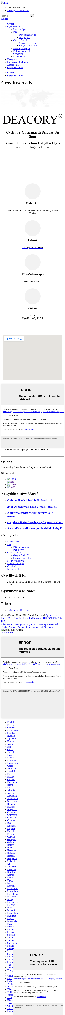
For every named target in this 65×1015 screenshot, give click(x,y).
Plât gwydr (24, 37)
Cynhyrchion (13, 26)
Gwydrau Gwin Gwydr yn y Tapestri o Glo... (35, 522)
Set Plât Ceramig (48, 627)
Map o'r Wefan (15, 618)
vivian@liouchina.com (18, 610)
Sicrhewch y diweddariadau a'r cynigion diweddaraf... (27, 467)
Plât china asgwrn (27, 34)
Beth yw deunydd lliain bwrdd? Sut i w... (32, 506)
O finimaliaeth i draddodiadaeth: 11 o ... (32, 500)
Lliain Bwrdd (19, 56)
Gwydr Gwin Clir (27, 43)
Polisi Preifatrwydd (32, 618)
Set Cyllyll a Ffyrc (23, 624)
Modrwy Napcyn (21, 48)
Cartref (10, 24)
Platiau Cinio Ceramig (28, 627)
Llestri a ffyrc (19, 29)
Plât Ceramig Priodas (44, 624)
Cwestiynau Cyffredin (17, 62)
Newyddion (13, 59)
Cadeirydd (18, 54)
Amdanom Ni (13, 64)
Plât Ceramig (7, 624)
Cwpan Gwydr (20, 40)
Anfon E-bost (7, 632)
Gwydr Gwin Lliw (28, 45)
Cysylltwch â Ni (15, 67)
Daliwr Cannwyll (21, 51)
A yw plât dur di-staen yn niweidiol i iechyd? (35, 528)
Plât (15, 32)
